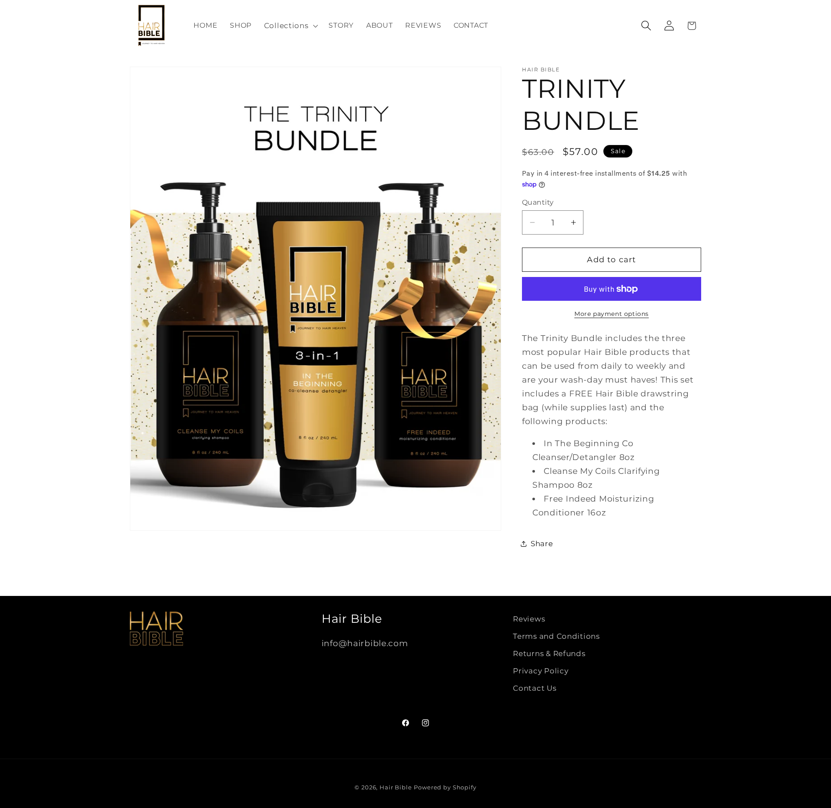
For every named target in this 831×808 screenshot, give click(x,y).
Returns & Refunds (549, 653)
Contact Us (534, 688)
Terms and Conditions (556, 636)
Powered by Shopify (445, 787)
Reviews (529, 619)
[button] (290, 25)
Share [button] (542, 543)
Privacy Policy (540, 670)
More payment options (611, 314)
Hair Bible (396, 787)
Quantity (538, 202)
